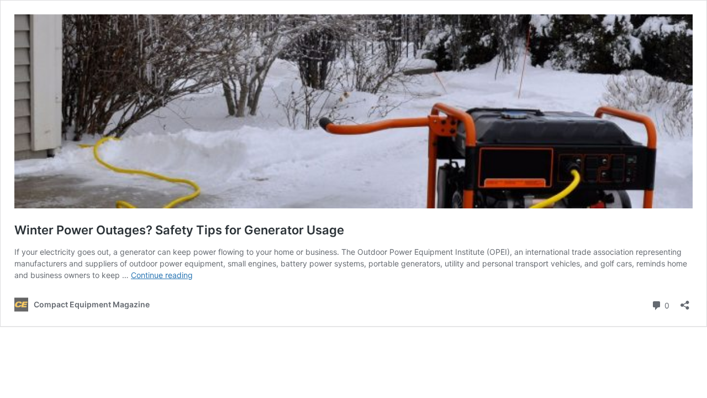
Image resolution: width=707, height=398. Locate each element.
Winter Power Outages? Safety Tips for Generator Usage (179, 230)
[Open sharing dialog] (685, 301)
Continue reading (162, 275)
